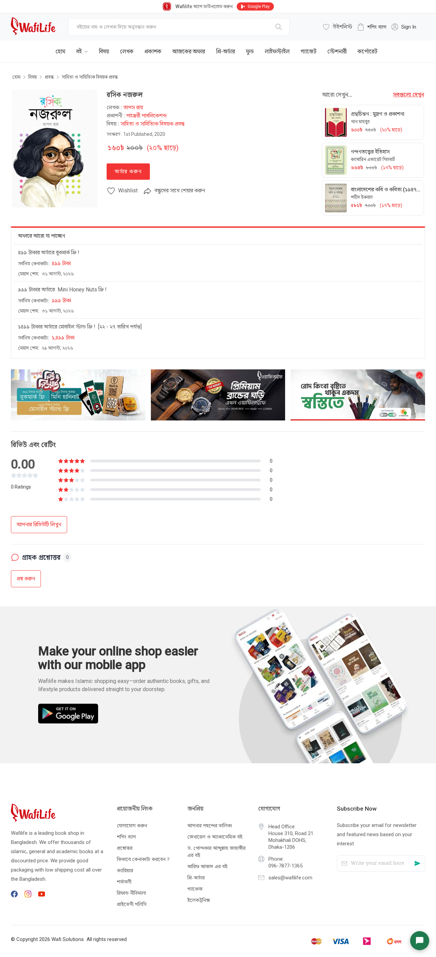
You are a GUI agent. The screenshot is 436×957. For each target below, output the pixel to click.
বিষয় (32, 77)
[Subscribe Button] (417, 863)
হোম (16, 77)
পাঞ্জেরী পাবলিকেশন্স (146, 115)
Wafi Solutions (67, 939)
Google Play (259, 6)
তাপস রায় (133, 107)
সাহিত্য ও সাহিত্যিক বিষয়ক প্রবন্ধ (90, 77)
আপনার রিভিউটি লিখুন (39, 524)
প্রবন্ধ (49, 77)
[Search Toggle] (387, 46)
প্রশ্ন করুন (26, 578)
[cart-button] (410, 46)
